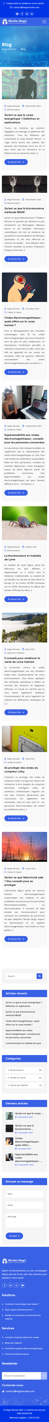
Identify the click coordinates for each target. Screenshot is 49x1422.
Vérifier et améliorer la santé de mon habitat (23, 1317)
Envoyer (13, 1236)
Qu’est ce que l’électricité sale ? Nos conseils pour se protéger (23, 881)
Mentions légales (18, 1417)
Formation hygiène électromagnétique (24, 1349)
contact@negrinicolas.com (26, 7)
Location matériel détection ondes (22, 1338)
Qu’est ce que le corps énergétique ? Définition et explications (21, 119)
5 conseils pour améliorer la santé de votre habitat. (22, 660)
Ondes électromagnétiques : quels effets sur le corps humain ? (22, 321)
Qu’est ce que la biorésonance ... (24, 1127)
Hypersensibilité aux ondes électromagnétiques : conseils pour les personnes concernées (24, 439)
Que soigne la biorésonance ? (19, 1310)
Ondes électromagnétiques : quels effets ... (27, 1141)
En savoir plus (14, 162)
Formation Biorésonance (17, 1354)
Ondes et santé (14, 312)
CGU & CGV (34, 1417)
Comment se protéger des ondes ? (22, 1304)
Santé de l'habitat (15, 653)
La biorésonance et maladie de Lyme (22, 557)
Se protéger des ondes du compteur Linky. (21, 770)
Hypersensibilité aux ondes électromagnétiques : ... (28, 1157)
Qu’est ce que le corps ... (29, 1113)
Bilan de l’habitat (13, 1343)
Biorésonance (13, 109)
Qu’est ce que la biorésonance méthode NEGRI (24, 210)
